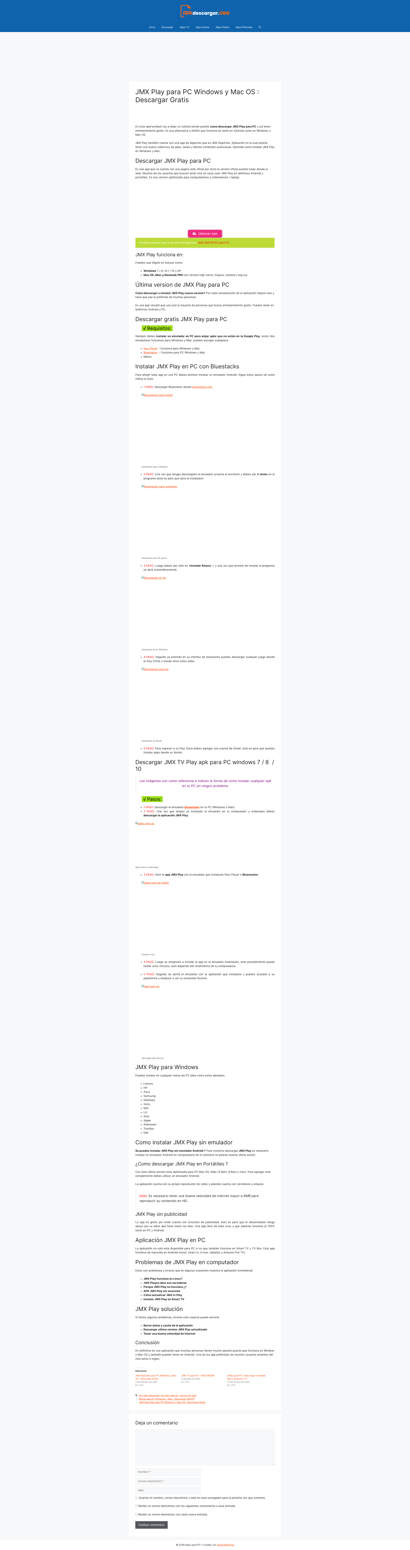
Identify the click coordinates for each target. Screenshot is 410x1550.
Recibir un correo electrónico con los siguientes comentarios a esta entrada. (187, 1506)
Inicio (152, 27)
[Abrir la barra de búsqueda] (259, 27)
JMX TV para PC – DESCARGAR (197, 1375)
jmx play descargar (149, 1395)
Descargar (167, 27)
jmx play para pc (169, 1395)
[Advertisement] (205, 57)
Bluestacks (150, 352)
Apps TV (184, 27)
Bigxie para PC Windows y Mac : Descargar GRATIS (166, 1399)
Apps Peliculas (244, 27)
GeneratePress (225, 1544)
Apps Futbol (222, 27)
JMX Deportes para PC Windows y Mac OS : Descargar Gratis (172, 1402)
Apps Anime (202, 27)
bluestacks (192, 807)
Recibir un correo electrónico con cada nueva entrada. (173, 1514)
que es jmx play (188, 1395)
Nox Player (150, 348)
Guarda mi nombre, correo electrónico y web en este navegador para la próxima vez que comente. (202, 1497)
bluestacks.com (202, 387)
